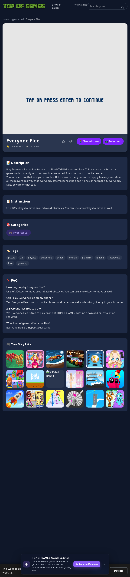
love (10, 263)
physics (32, 257)
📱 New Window (89, 141)
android (73, 257)
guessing (22, 263)
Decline (118, 570)
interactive (114, 257)
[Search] (123, 7)
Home (6, 19)
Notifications (80, 4)
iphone (100, 257)
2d (21, 257)
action (60, 257)
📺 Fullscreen (113, 141)
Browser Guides (56, 6)
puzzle (11, 257)
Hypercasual (17, 19)
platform (86, 257)
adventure (46, 257)
